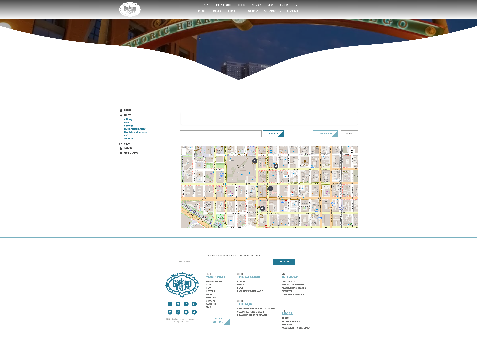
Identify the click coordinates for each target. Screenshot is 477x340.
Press (240, 285)
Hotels (235, 11)
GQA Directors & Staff (251, 312)
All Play (128, 119)
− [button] (184, 153)
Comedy (128, 126)
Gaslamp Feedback (293, 295)
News (270, 4)
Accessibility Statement (297, 328)
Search (273, 134)
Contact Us (288, 282)
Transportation (223, 4)
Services (272, 11)
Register (287, 291)
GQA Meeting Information (253, 315)
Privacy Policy (291, 322)
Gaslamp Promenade (250, 291)
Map (206, 4)
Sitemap (287, 325)
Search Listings (218, 320)
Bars (126, 123)
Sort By (348, 133)
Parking (211, 304)
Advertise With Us (293, 285)
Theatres (129, 139)
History (284, 4)
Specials (256, 4)
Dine (202, 11)
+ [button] (184, 149)
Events (294, 11)
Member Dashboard (294, 288)
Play (217, 11)
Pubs (127, 136)
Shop (253, 11)
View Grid (326, 134)
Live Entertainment (134, 129)
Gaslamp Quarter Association (256, 309)
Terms (286, 318)
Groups (242, 4)
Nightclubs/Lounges (135, 132)
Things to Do (214, 282)
